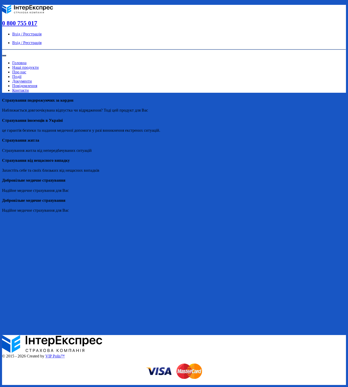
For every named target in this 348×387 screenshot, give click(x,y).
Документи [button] (22, 81)
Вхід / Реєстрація (27, 34)
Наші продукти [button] (25, 67)
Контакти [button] (20, 90)
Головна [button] (19, 63)
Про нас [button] (19, 72)
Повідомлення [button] (24, 86)
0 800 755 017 (19, 23)
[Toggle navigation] (4, 55)
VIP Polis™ (55, 356)
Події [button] (16, 76)
